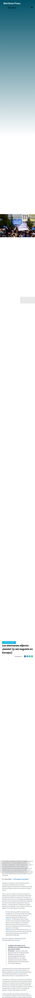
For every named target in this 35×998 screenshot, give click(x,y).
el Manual (16, 938)
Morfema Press (11, 3)
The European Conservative (20, 879)
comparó (17, 972)
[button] (31, 7)
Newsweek (10, 929)
